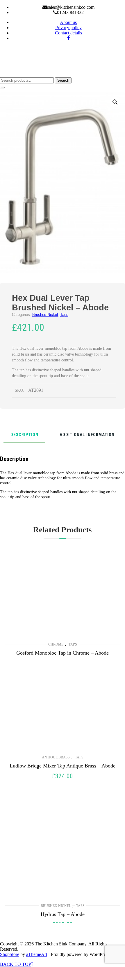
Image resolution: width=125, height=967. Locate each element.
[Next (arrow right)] (115, 483)
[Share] (93, 6)
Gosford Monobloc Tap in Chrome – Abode (62, 653)
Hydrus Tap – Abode (63, 914)
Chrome (55, 644)
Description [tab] (24, 435)
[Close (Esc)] (105, 6)
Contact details (68, 32)
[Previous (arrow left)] (10, 483)
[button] (115, 102)
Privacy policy (68, 27)
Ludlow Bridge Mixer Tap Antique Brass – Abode (62, 766)
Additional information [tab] (87, 435)
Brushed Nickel (45, 314)
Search (63, 80)
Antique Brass (56, 757)
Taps (64, 314)
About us (68, 22)
